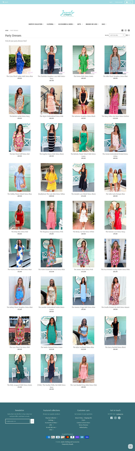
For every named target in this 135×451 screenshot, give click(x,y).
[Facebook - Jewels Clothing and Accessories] (122, 30)
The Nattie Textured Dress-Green (51, 347)
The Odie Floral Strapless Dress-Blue (115, 76)
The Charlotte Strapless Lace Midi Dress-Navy (51, 77)
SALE (50, 430)
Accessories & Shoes (51, 423)
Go (32, 421)
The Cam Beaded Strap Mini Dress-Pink (83, 385)
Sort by (107, 35)
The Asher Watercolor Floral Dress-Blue (51, 269)
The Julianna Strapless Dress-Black (83, 116)
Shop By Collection (50, 418)
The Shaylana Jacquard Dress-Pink (51, 232)
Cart (129, 2)
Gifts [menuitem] (79, 24)
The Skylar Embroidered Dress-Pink (51, 116)
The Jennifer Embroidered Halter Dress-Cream (51, 308)
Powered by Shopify (67, 444)
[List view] (129, 35)
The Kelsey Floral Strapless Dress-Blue (19, 307)
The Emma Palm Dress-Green (83, 76)
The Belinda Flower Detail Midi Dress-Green (83, 155)
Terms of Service (83, 425)
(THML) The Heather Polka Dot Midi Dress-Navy (51, 386)
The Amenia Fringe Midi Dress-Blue (83, 307)
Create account (119, 2)
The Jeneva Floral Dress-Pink (83, 269)
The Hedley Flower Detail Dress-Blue (19, 194)
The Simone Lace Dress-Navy (115, 232)
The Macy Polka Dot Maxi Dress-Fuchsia (115, 116)
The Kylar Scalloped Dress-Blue (83, 347)
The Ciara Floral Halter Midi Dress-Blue (20, 76)
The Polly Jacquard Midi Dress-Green (19, 385)
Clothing (50, 420)
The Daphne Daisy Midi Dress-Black (52, 154)
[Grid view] (127, 35)
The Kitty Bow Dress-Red (19, 232)
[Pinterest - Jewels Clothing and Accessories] (129, 30)
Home (6, 30)
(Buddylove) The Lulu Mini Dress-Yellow (51, 194)
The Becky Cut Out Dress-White (83, 232)
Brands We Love (50, 427)
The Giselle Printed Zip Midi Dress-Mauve (115, 307)
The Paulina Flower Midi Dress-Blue (20, 269)
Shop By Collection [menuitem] (35, 24)
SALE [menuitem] (103, 24)
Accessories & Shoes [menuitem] (65, 24)
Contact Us (119, 414)
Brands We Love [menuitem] (91, 24)
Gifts (50, 425)
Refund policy (83, 427)
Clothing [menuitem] (50, 24)
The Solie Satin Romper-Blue (115, 194)
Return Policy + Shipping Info (83, 418)
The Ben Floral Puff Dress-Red (20, 154)
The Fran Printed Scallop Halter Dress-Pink (115, 269)
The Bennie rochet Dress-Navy (20, 116)
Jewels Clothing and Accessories (70, 442)
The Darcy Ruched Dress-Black (115, 347)
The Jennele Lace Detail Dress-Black (83, 194)
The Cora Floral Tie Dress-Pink (20, 347)
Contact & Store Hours (83, 423)
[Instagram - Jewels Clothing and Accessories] (126, 30)
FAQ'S (83, 420)
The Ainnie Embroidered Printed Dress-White (115, 155)
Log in (110, 2)
